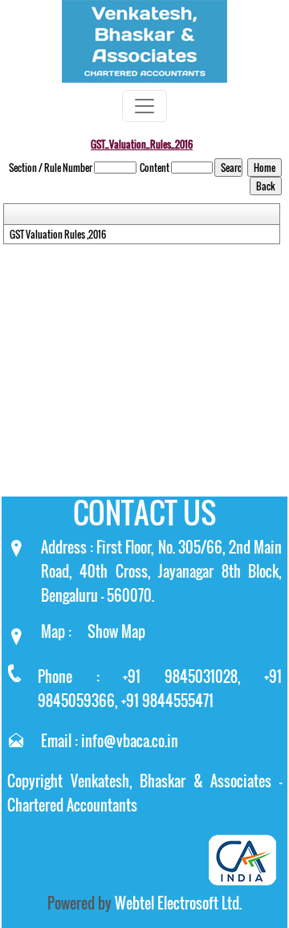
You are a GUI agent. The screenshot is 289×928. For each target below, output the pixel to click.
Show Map (116, 631)
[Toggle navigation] (144, 106)
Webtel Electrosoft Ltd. (178, 903)
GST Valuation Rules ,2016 (58, 234)
